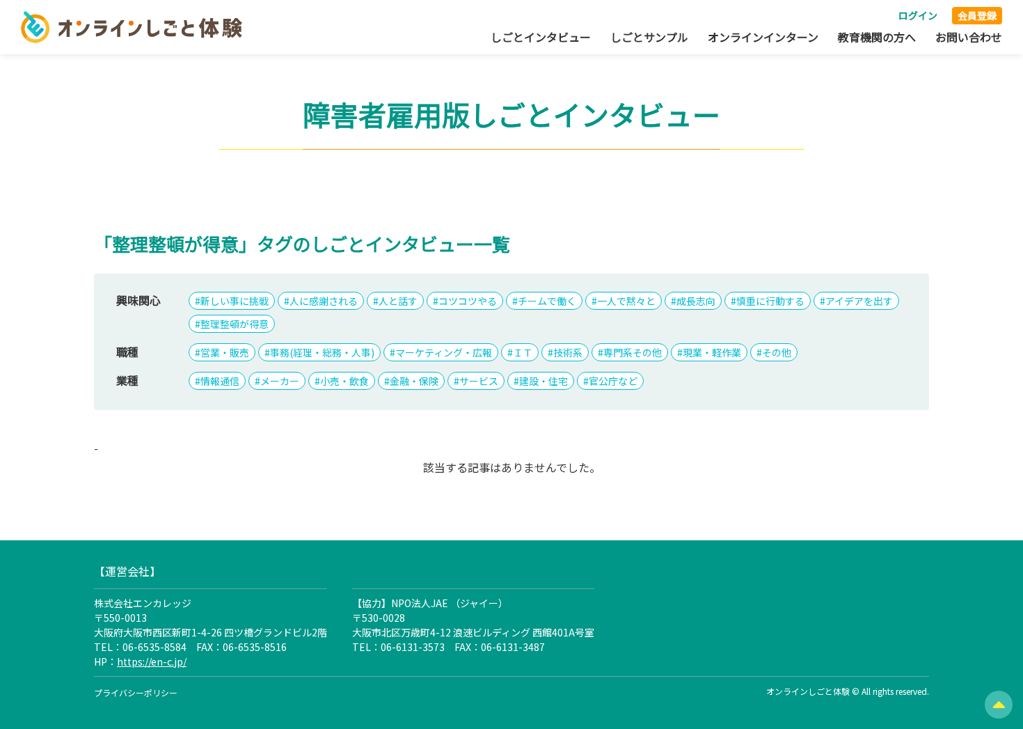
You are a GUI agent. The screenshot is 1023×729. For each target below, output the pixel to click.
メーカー (279, 381)
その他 (776, 352)
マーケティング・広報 (443, 352)
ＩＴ (522, 352)
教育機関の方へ (877, 37)
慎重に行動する (770, 301)
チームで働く (547, 301)
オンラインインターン (763, 37)
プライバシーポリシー (135, 692)
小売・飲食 (344, 381)
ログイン (917, 15)
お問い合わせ (968, 37)
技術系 (567, 352)
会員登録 (977, 15)
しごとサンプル (649, 37)
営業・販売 (224, 352)
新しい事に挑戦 (234, 301)
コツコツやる (467, 301)
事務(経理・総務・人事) (322, 352)
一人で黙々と (626, 301)
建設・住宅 (543, 381)
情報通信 (219, 381)
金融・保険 (414, 381)
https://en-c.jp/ (152, 661)
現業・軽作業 (712, 352)
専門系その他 (632, 352)
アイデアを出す (859, 301)
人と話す (398, 301)
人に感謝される (324, 301)
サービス (478, 381)
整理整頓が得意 (234, 324)
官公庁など (613, 381)
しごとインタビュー (541, 37)
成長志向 (695, 301)
